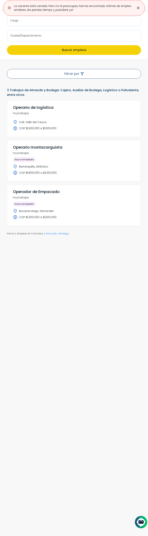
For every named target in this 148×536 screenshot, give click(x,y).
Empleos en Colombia (30, 233)
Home (10, 233)
